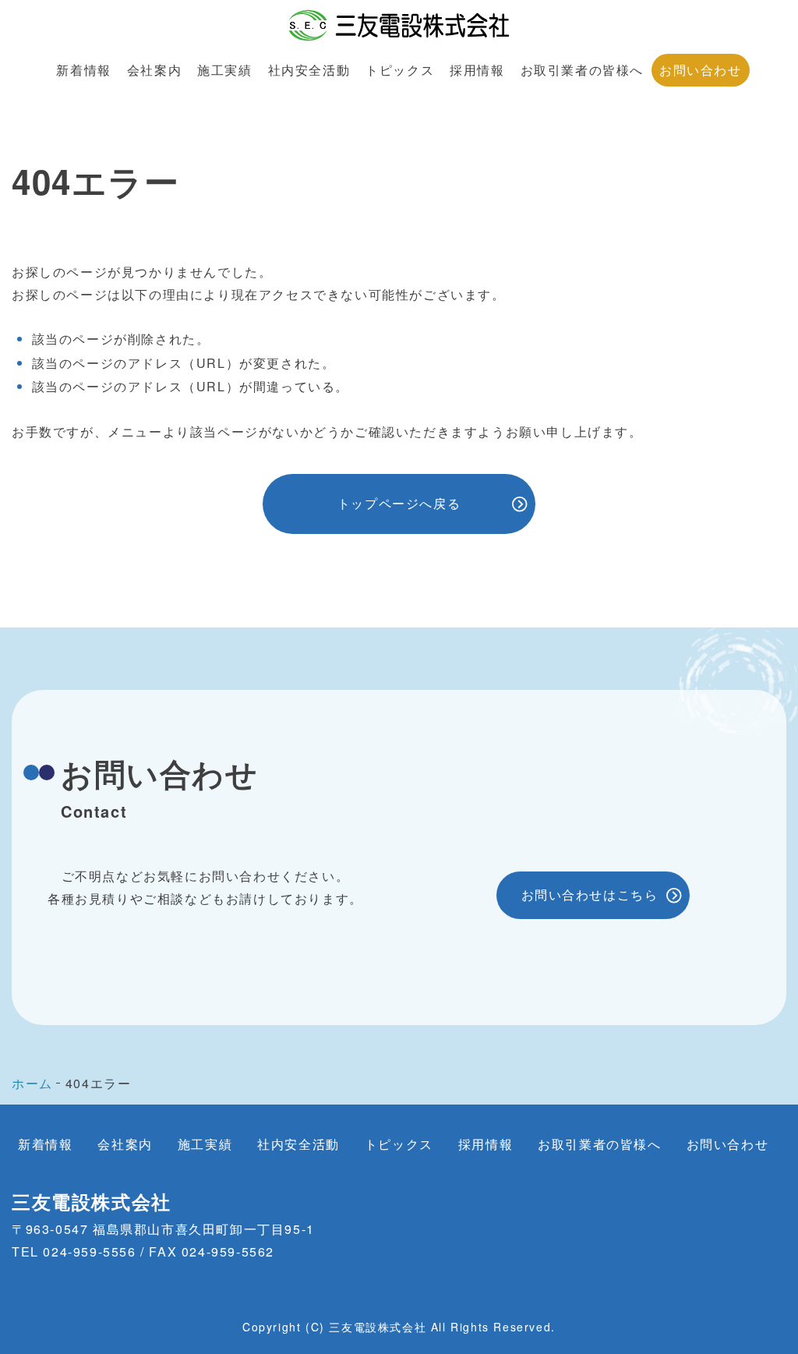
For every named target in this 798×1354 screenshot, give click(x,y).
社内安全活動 (309, 70)
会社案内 (154, 70)
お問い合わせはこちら (590, 894)
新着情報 (83, 70)
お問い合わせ (700, 70)
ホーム (32, 1083)
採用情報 (477, 70)
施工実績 (224, 70)
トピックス (399, 70)
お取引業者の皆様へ (582, 70)
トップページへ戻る (399, 503)
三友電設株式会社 (91, 1201)
